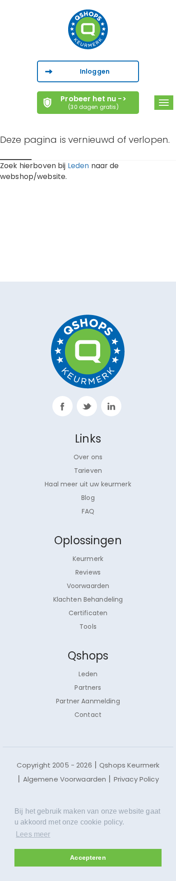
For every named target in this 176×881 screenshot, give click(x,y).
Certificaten (88, 612)
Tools (88, 626)
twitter (87, 406)
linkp (111, 406)
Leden (78, 165)
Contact (88, 714)
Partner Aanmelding (88, 701)
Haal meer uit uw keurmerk (88, 484)
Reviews (88, 572)
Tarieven (88, 470)
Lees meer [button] (33, 834)
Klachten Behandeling (88, 599)
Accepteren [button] (88, 857)
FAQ (88, 511)
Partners (87, 687)
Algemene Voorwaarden (65, 779)
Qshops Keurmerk (129, 765)
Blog (88, 497)
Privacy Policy (136, 779)
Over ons (88, 457)
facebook (62, 406)
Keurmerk (88, 558)
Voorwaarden (88, 585)
